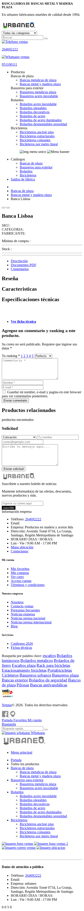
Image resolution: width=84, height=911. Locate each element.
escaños (49, 655)
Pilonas (23, 685)
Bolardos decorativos (35, 112)
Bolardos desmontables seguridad (43, 124)
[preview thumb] (3, 207)
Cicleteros (10, 675)
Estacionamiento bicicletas (24, 670)
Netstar (7, 705)
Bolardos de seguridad (48, 680)
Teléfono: (17, 519)
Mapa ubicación (22, 547)
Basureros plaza (65, 675)
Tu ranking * (11, 356)
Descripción (19, 261)
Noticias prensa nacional (28, 618)
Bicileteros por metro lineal (39, 144)
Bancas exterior (15, 680)
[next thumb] (8, 207)
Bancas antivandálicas (48, 685)
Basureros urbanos (35, 675)
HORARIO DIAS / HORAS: (32, 539)
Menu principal (21, 752)
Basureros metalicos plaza (38, 92)
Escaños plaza (24, 665)
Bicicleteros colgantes (35, 140)
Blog (14, 626)
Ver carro (17, 577)
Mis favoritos (20, 569)
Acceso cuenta (21, 581)
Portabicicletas (59, 670)
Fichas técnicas (21, 647)
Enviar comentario (15, 400)
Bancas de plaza (31, 163)
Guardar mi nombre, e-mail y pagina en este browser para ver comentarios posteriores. (41, 394)
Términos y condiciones (28, 585)
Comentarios (20, 269)
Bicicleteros (28, 175)
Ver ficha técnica (23, 321)
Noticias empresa (23, 614)
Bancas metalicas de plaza (38, 80)
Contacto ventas (22, 606)
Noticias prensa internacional (31, 622)
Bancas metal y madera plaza (40, 84)
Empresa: (17, 527)
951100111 (9, 64)
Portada (16, 760)
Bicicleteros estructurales (37, 136)
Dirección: (18, 531)
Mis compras (20, 573)
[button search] (46, 38)
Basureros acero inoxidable (39, 96)
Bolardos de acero (32, 116)
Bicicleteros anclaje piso (37, 132)
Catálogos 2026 (22, 643)
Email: (15, 523)
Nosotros (17, 602)
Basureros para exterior (36, 167)
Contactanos (19, 551)
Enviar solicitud (14, 469)
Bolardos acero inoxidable (38, 104)
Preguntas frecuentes (25, 610)
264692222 (10, 49)
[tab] (46, 261)
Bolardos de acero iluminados (41, 120)
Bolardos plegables (33, 108)
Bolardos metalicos (36, 660)
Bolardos (26, 171)
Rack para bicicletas (53, 665)
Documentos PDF (23, 265)
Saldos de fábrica (23, 179)
